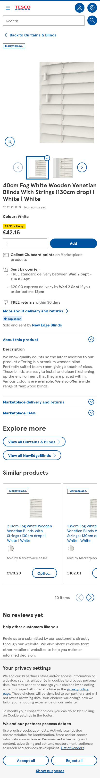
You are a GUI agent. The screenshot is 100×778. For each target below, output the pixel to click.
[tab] (37, 168)
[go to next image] (82, 167)
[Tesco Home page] (23, 8)
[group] (32, 534)
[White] (10, 548)
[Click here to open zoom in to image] (10, 141)
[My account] (79, 8)
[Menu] (8, 8)
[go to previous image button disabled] (18, 167)
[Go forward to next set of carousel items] (90, 597)
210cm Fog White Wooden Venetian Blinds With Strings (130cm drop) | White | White (29, 533)
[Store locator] (92, 8)
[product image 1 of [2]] (50, 101)
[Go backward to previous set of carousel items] (79, 597)
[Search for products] (92, 20)
